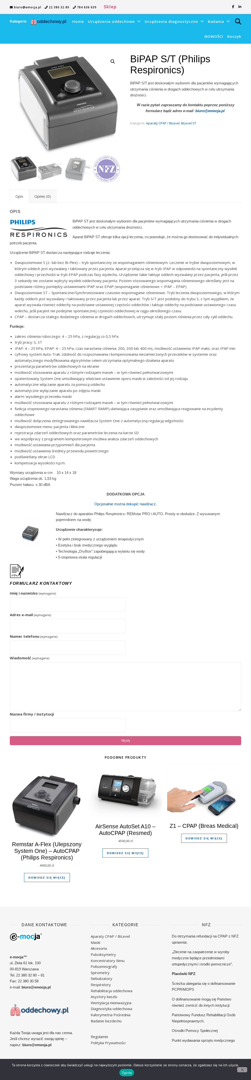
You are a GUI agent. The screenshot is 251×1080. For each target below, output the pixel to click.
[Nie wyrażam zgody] (242, 1069)
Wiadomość (29, 657)
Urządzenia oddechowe (111, 21)
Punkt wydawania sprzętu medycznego (203, 1040)
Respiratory (101, 984)
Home (78, 21)
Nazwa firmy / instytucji (32, 714)
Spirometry (100, 972)
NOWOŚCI (213, 36)
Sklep (110, 7)
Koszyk (234, 36)
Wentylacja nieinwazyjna (111, 1002)
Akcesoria (99, 948)
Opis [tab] (19, 196)
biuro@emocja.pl (27, 7)
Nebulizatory (101, 978)
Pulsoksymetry (103, 954)
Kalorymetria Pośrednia (110, 1014)
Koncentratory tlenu (108, 960)
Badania (216, 21)
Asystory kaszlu (104, 996)
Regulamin (99, 1036)
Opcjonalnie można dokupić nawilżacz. (125, 504)
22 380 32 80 (58, 7)
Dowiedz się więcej (46, 877)
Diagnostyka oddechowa (111, 1008)
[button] (112, 61)
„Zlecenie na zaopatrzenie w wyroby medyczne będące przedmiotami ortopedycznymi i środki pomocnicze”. (202, 958)
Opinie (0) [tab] (42, 196)
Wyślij (125, 740)
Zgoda (127, 1073)
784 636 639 (86, 7)
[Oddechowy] (48, 21)
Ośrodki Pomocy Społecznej (195, 1030)
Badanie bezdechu (106, 1020)
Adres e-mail (30, 614)
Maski (95, 942)
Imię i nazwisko (33, 593)
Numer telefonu (33, 636)
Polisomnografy (104, 966)
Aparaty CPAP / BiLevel (163, 123)
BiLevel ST (188, 123)
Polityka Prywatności (108, 1042)
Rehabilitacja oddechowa (111, 990)
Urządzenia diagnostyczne (171, 21)
